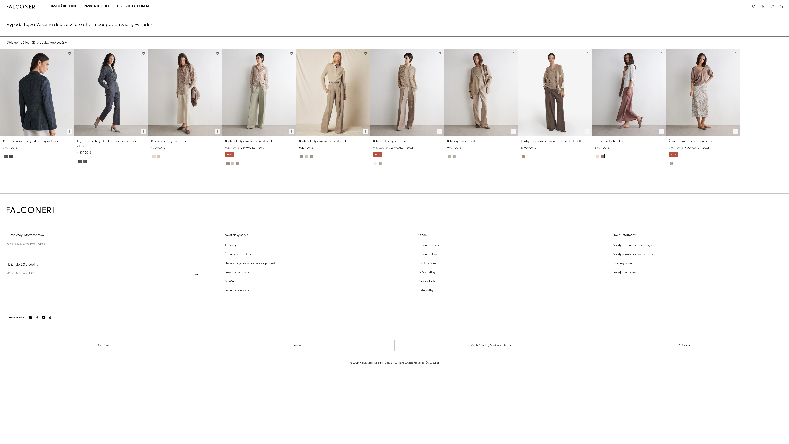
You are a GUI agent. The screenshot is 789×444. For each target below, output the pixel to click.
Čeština (685, 346)
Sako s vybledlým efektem (463, 141)
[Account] (763, 6)
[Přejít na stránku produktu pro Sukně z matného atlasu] (629, 92)
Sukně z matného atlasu (609, 141)
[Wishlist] (772, 6)
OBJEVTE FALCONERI (133, 6)
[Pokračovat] (196, 245)
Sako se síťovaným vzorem (389, 141)
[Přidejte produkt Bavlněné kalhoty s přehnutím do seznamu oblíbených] (217, 53)
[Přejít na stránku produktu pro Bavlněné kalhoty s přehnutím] (185, 92)
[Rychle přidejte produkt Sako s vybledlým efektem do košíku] (513, 131)
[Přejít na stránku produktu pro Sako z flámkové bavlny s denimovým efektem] (37, 92)
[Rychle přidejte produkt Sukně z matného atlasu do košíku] (661, 131)
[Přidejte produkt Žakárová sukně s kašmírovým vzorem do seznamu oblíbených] (735, 53)
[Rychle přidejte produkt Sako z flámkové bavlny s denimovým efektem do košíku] (69, 131)
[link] (238, 254)
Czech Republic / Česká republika (491, 346)
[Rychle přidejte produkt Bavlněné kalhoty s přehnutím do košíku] (217, 131)
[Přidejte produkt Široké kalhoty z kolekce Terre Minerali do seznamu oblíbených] (291, 53)
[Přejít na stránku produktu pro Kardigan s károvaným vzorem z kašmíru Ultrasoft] (555, 92)
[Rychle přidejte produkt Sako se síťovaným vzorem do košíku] (439, 131)
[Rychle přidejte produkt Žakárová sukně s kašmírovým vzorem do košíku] (735, 131)
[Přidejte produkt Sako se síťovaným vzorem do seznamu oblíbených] (439, 53)
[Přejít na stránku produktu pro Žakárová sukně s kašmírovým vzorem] (703, 92)
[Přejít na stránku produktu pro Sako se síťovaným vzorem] (407, 92)
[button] (234, 245)
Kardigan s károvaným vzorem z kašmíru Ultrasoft (551, 141)
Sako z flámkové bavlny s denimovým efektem (31, 141)
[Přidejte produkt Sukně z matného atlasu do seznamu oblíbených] (661, 53)
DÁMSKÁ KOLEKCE (63, 6)
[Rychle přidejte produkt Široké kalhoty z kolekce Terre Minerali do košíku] (291, 131)
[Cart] (781, 6)
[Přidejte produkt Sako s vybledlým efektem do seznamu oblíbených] (513, 53)
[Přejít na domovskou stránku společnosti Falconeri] (21, 7)
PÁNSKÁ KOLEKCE (97, 6)
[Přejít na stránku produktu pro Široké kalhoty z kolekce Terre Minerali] (259, 92)
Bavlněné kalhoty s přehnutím (169, 141)
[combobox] (104, 275)
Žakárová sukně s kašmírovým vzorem (692, 141)
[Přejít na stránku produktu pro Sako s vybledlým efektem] (481, 92)
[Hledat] (754, 6)
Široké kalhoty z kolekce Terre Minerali (248, 141)
